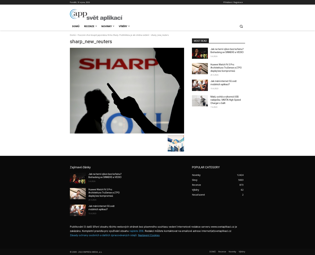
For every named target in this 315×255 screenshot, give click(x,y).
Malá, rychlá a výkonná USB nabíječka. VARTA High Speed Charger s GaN (225, 99)
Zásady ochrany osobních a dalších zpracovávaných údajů (103, 235)
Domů (73, 35)
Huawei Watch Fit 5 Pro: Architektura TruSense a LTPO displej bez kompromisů (226, 67)
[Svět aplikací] (96, 15)
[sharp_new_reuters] (127, 90)
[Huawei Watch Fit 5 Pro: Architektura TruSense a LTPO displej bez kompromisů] (200, 68)
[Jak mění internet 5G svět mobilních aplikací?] (200, 85)
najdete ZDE (136, 231)
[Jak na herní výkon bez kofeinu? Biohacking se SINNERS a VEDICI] (200, 53)
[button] (241, 26)
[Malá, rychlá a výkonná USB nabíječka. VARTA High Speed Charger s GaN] (200, 100)
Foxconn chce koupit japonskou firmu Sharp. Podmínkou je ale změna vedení (113, 35)
